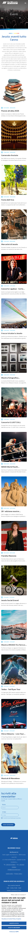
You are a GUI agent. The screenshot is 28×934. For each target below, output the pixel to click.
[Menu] (25, 3)
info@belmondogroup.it (14, 869)
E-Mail (4, 812)
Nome (4, 804)
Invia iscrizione (8, 824)
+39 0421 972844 (10, 864)
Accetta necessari (14, 927)
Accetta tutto (14, 923)
